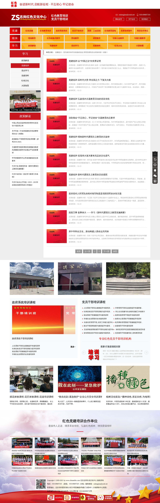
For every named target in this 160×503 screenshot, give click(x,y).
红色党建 (29, 31)
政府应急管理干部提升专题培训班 (127, 315)
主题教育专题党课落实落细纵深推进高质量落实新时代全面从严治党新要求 (25, 150)
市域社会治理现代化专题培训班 (23, 354)
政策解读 (32, 46)
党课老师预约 (126, 31)
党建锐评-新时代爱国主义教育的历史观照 (88, 174)
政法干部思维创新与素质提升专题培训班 (98, 326)
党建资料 (96, 46)
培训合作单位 (142, 31)
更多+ (73, 347)
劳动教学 (75, 38)
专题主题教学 (139, 38)
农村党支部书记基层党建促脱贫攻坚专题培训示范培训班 (136, 329)
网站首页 (118, 19)
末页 (115, 251)
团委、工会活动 (94, 31)
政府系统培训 (61, 31)
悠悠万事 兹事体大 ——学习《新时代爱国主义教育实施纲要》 (98, 212)
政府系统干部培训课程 (22, 338)
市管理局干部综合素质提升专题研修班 (129, 308)
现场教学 (32, 38)
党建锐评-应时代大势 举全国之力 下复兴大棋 (90, 80)
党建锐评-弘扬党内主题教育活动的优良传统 (89, 99)
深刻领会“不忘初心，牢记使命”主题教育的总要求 (92, 118)
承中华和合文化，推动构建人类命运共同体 (89, 231)
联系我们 (145, 19)
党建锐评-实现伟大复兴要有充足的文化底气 (89, 156)
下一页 (106, 251)
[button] (84, 353)
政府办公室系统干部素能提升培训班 (128, 319)
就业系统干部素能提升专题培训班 (24, 351)
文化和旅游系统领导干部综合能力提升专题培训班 (102, 329)
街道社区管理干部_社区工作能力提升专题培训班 (101, 322)
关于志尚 (131, 19)
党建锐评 (53, 46)
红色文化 (118, 46)
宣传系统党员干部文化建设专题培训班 (98, 333)
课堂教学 (96, 38)
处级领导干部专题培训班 (124, 326)
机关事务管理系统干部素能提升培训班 (129, 322)
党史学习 (75, 46)
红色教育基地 (110, 31)
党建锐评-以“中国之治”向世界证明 (85, 61)
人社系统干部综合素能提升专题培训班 (26, 346)
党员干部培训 (77, 31)
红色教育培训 (45, 31)
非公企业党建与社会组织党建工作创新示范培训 (132, 311)
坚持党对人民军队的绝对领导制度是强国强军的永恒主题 (95, 193)
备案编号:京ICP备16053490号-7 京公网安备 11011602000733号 (69, 491)
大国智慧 (140, 46)
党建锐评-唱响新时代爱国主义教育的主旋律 (89, 137)
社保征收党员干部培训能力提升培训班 (26, 349)
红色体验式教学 (53, 38)
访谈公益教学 (118, 38)
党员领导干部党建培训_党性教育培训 (128, 333)
